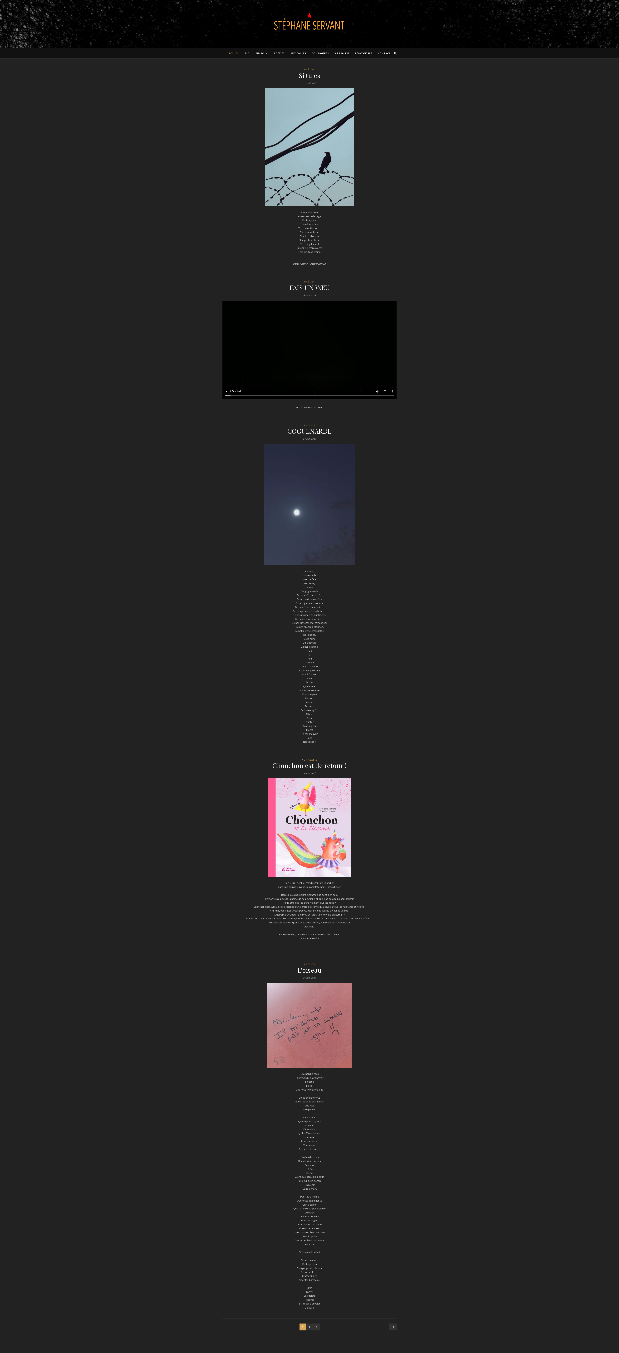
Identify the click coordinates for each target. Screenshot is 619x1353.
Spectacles (298, 53)
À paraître (341, 53)
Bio (247, 53)
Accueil (234, 53)
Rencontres (363, 53)
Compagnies (320, 53)
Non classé (309, 759)
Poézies (279, 53)
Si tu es (309, 75)
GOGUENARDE (309, 431)
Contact (384, 53)
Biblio (259, 53)
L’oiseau (309, 970)
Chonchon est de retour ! (309, 765)
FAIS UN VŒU (309, 287)
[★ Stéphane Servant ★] (309, 22)
